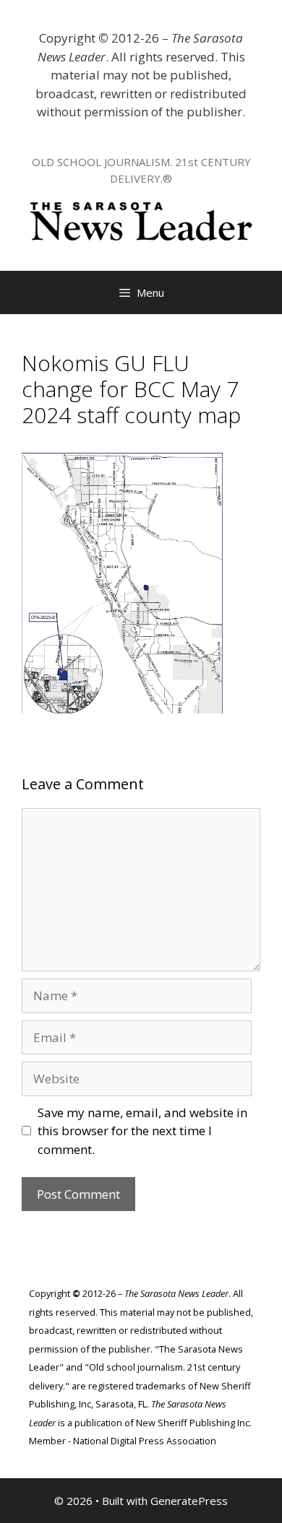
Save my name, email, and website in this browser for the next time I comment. (142, 1131)
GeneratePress (189, 1500)
